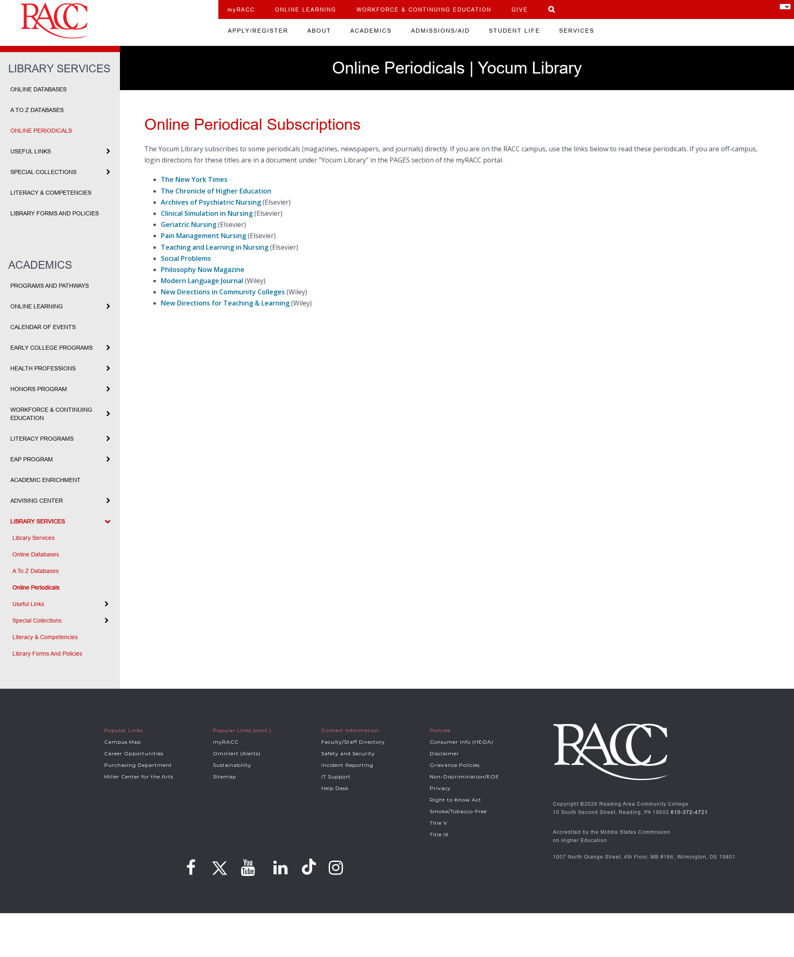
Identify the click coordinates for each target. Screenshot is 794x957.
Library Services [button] (37, 521)
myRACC (241, 9)
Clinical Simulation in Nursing (207, 213)
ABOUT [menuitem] (319, 30)
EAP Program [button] (31, 459)
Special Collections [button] (43, 172)
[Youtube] (247, 867)
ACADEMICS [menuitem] (371, 30)
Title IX (439, 834)
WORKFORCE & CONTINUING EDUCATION (423, 9)
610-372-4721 (689, 812)
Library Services (33, 538)
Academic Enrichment (45, 480)
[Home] (109, 20)
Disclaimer (444, 753)
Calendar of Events (43, 327)
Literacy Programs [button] (42, 438)
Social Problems (186, 258)
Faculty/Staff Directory (353, 742)
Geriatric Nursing (188, 224)
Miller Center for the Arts (138, 776)
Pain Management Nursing (203, 235)
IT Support (336, 776)
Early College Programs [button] (51, 347)
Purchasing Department (138, 765)
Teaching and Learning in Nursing (214, 247)
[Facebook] (191, 867)
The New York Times (194, 179)
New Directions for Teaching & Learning (225, 303)
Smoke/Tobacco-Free (458, 811)
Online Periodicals (41, 130)
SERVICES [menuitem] (576, 30)
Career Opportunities (133, 753)
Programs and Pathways (49, 285)
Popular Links (123, 730)
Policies (440, 730)
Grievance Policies (455, 765)
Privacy (440, 788)
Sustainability (232, 765)
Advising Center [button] (36, 500)
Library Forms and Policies (54, 213)
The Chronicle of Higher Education (216, 191)
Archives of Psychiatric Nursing (211, 202)
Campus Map (122, 742)
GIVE (520, 9)
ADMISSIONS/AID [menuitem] (440, 30)
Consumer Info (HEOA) (461, 742)
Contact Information (350, 730)
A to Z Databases (37, 110)
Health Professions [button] (43, 368)
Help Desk (335, 788)
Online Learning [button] (36, 306)
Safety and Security (348, 753)
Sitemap (224, 776)
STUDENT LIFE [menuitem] (514, 30)
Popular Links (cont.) (242, 730)
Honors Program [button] (38, 389)
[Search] (552, 9)
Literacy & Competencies (50, 192)
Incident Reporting (347, 765)
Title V (438, 823)
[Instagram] (336, 867)
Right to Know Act (455, 800)
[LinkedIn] (280, 867)
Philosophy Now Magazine (202, 269)
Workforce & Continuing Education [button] (51, 413)
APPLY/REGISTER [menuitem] (258, 30)
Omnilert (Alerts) (237, 753)
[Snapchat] (310, 867)
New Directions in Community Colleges (223, 291)
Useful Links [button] (30, 151)
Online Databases (38, 89)
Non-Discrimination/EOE (464, 776)
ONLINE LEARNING (305, 9)
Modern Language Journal (202, 280)
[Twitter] (218, 865)
